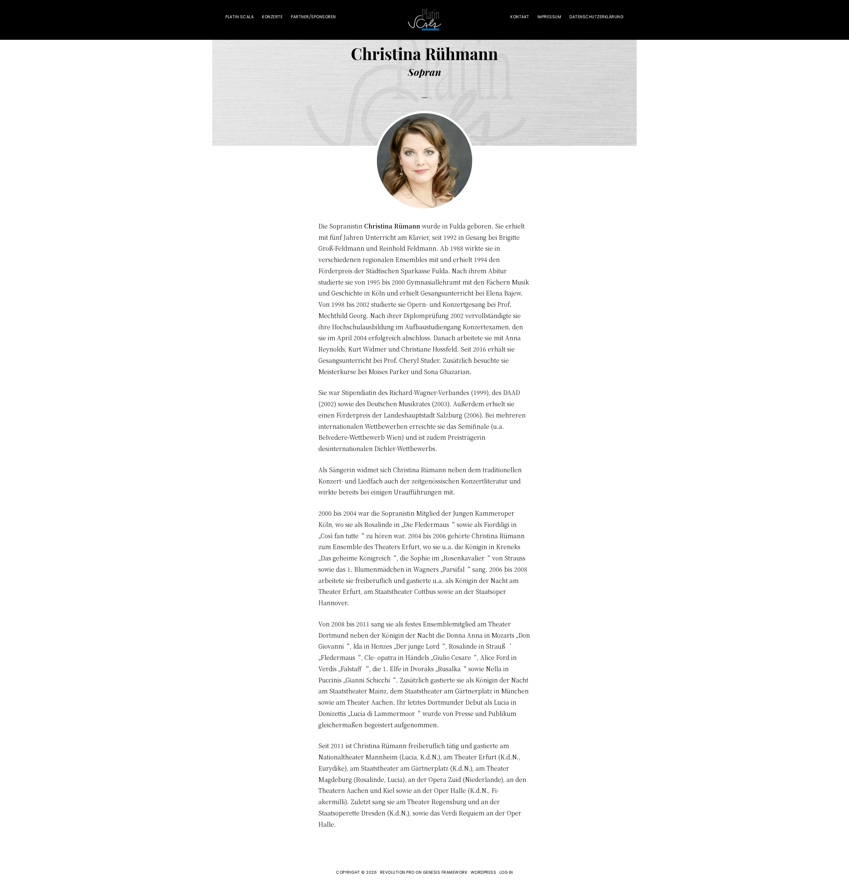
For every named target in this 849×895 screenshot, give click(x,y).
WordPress (483, 872)
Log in (506, 872)
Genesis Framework (445, 872)
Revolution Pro (397, 872)
